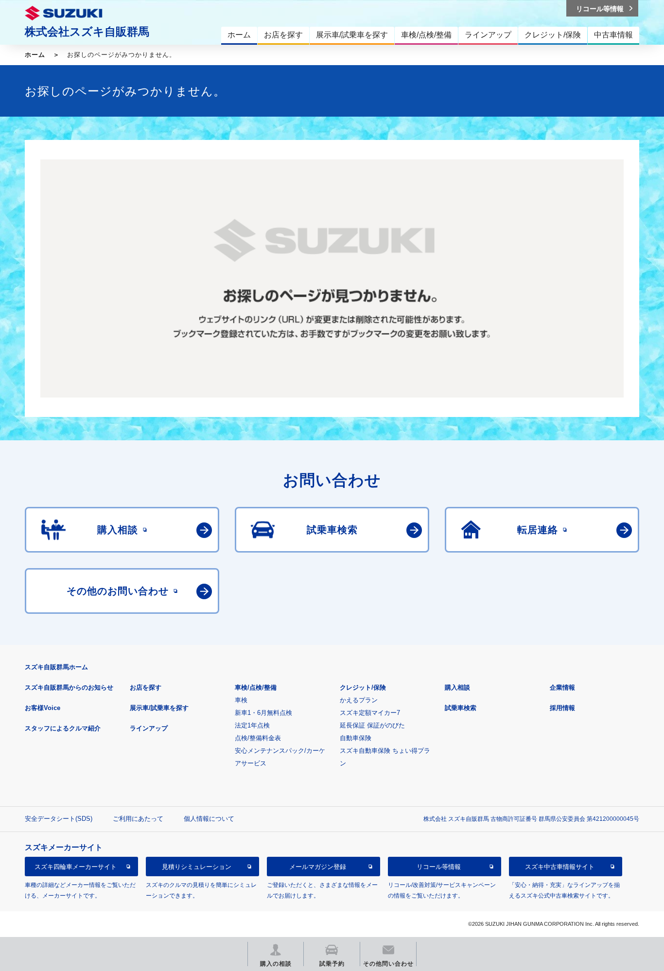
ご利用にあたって (138, 818)
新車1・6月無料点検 (263, 712)
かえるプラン (359, 700)
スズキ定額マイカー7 (370, 712)
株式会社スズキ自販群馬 (87, 31)
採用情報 (562, 707)
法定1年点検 (252, 725)
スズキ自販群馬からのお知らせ (69, 687)
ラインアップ (149, 728)
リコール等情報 (439, 866)
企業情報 (562, 687)
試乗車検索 (460, 707)
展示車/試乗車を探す (159, 707)
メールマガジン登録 (317, 866)
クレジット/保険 (363, 687)
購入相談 (457, 687)
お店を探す (145, 687)
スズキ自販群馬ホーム (56, 667)
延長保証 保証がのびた (372, 725)
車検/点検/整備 (256, 687)
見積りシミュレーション (196, 866)
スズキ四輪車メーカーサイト (76, 866)
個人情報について (209, 818)
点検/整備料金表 (258, 738)
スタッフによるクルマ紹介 (63, 728)
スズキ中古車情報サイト (559, 866)
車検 (241, 700)
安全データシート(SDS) (58, 818)
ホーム (35, 54)
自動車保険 (355, 738)
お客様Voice (42, 707)
